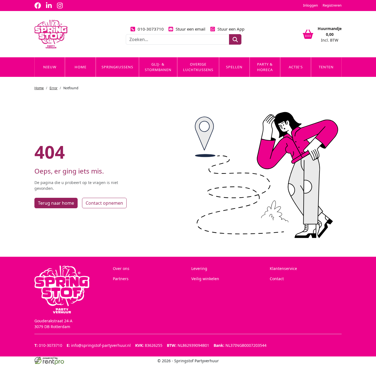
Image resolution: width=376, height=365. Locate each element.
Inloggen (310, 5)
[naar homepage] (50, 34)
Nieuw (49, 66)
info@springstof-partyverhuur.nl (99, 345)
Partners (121, 278)
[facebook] (37, 5)
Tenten (326, 66)
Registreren (332, 5)
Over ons (121, 268)
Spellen (234, 66)
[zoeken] (235, 39)
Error (54, 88)
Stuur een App (230, 29)
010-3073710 (151, 29)
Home (80, 66)
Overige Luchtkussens (198, 67)
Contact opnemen (104, 203)
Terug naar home (56, 203)
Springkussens (117, 66)
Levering (199, 268)
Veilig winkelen (205, 278)
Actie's (296, 66)
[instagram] (59, 5)
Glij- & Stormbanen (158, 67)
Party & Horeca (265, 67)
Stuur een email (190, 29)
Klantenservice (283, 268)
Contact (277, 278)
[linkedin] (48, 5)
